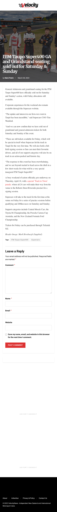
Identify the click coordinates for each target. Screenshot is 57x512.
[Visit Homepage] (28, 5)
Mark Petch (9, 78)
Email (8, 310)
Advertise (15, 498)
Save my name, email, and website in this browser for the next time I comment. (29, 336)
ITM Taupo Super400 (19, 240)
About (5, 498)
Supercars (35, 240)
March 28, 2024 (23, 78)
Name (8, 298)
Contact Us (43, 498)
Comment (10, 265)
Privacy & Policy (29, 498)
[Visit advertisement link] (28, 389)
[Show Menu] (4, 5)
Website (8, 322)
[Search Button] (53, 5)
